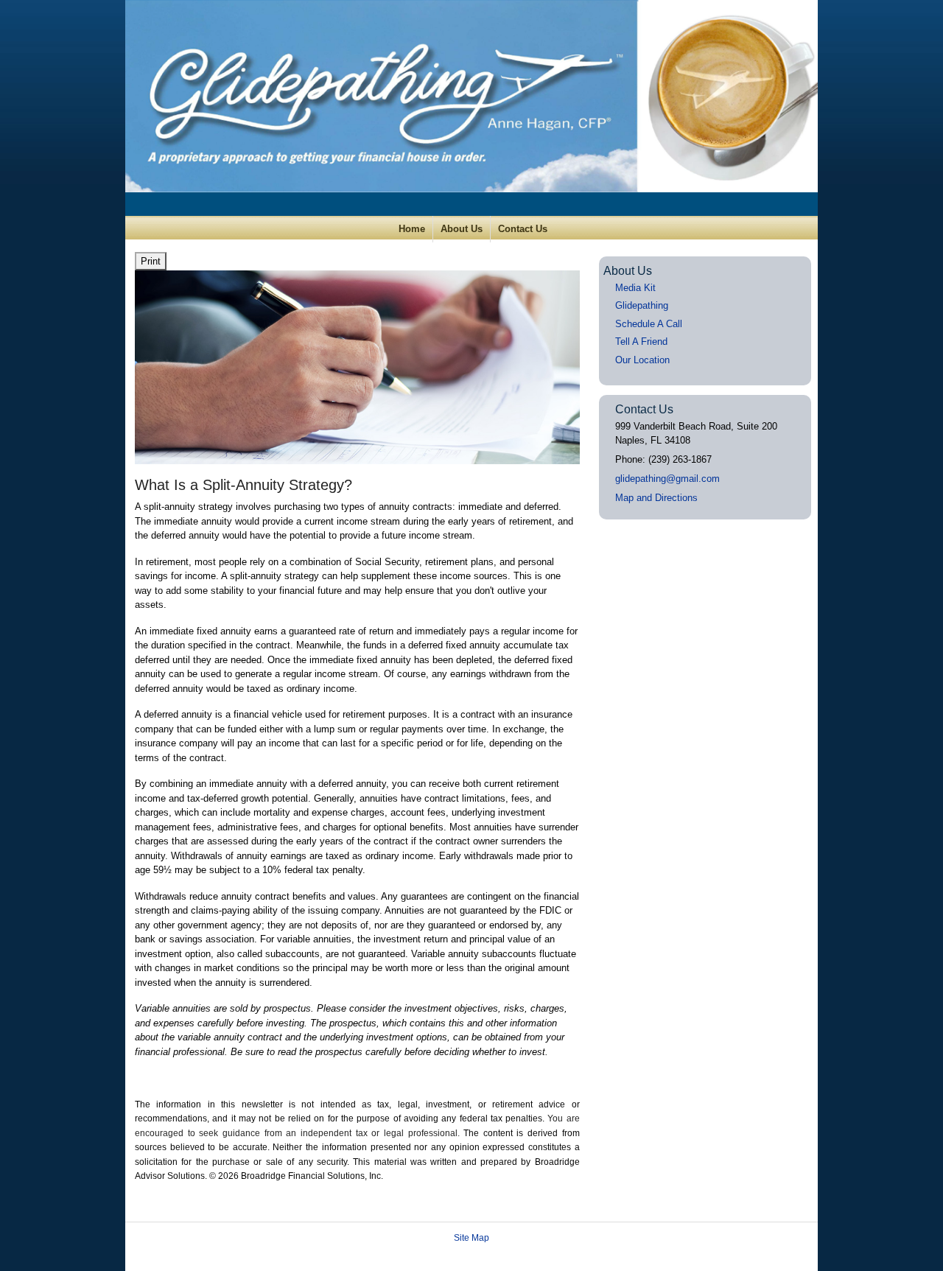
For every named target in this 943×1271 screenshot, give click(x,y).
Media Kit (635, 287)
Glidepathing (641, 305)
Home (412, 228)
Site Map (471, 1238)
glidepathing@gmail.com (667, 478)
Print (151, 261)
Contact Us (522, 228)
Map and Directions (656, 497)
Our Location (642, 359)
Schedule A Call (648, 323)
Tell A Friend (641, 341)
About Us (462, 228)
